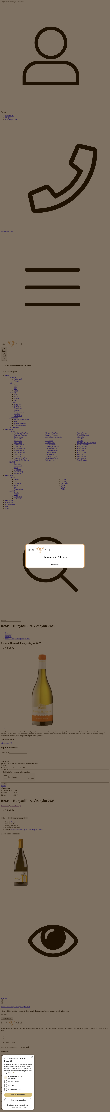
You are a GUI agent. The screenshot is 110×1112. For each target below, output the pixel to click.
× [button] (32, 1057)
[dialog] (18, 1082)
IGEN (57, 564)
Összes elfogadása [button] (18, 1095)
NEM (53, 564)
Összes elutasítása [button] (18, 1100)
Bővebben (16, 1073)
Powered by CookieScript (18, 1107)
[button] (18, 1105)
